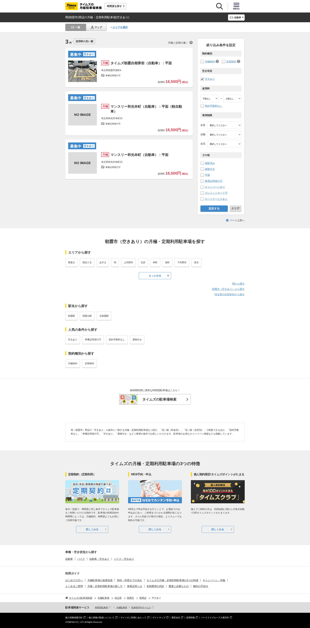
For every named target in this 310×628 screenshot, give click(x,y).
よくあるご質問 (74, 586)
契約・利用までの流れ (129, 580)
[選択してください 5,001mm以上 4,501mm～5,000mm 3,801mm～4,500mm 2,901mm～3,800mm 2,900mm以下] (224, 125)
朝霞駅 (71, 316)
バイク (81, 558)
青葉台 (71, 262)
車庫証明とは (134, 586)
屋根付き (210, 169)
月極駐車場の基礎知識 (99, 580)
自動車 (69, 558)
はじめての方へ (74, 580)
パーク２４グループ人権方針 (215, 617)
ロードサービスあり (216, 199)
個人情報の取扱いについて (101, 617)
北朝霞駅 (104, 316)
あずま (102, 262)
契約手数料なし (213, 105)
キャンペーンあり (215, 187)
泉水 (196, 262)
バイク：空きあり (124, 558)
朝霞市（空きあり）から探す (228, 289)
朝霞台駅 (87, 316)
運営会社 (176, 617)
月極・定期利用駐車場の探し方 (105, 586)
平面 (207, 175)
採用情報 (190, 617)
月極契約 (210, 61)
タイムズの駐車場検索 (159, 399)
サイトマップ (158, 617)
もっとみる (155, 275)
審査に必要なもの (179, 586)
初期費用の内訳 (155, 586)
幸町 (155, 262)
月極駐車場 (121, 607)
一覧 (77, 27)
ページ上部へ (237, 220)
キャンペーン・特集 (214, 580)
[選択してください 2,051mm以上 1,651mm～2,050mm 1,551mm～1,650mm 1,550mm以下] (224, 144)
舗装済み (210, 163)
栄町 (167, 262)
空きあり (210, 79)
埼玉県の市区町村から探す (230, 294)
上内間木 (128, 262)
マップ (98, 27)
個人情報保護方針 (74, 617)
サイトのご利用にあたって (133, 617)
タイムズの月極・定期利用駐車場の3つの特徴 (172, 580)
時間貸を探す (114, 6)
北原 (143, 262)
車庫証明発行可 (213, 181)
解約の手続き (200, 586)
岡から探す (238, 283)
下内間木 (182, 262)
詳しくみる (92, 529)
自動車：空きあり (99, 558)
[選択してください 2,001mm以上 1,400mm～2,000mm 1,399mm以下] (224, 134)
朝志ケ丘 (87, 262)
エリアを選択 (120, 27)
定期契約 (231, 61)
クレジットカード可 (216, 192)
